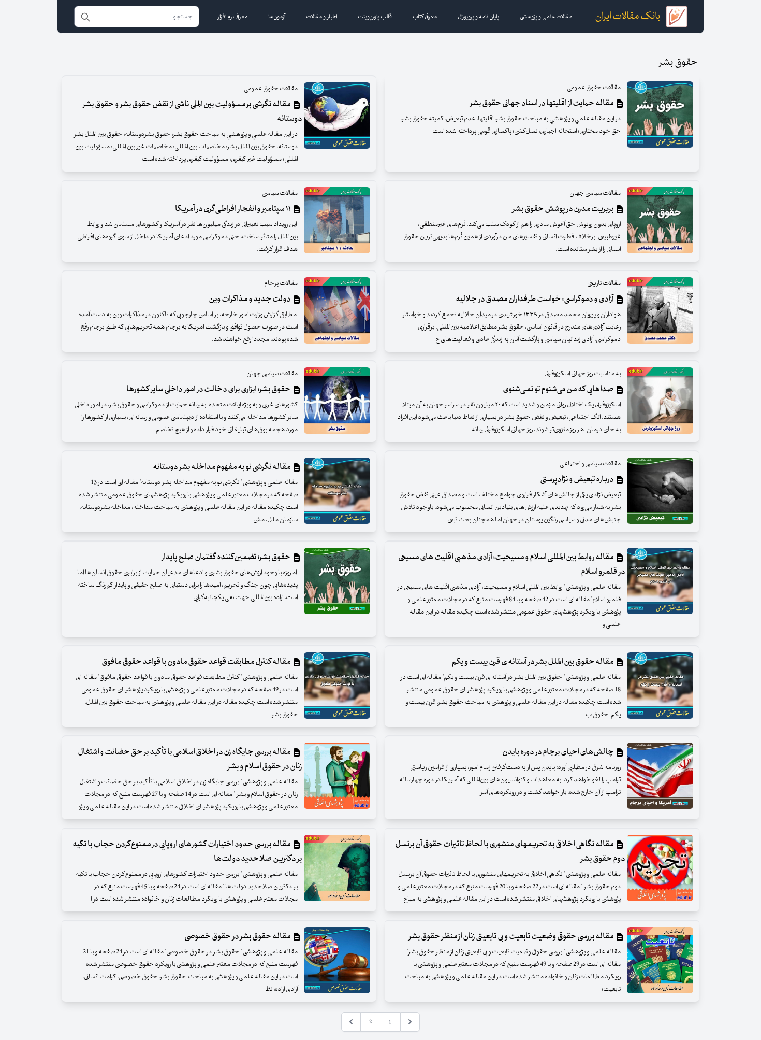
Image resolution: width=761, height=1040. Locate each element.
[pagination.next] (351, 1022)
